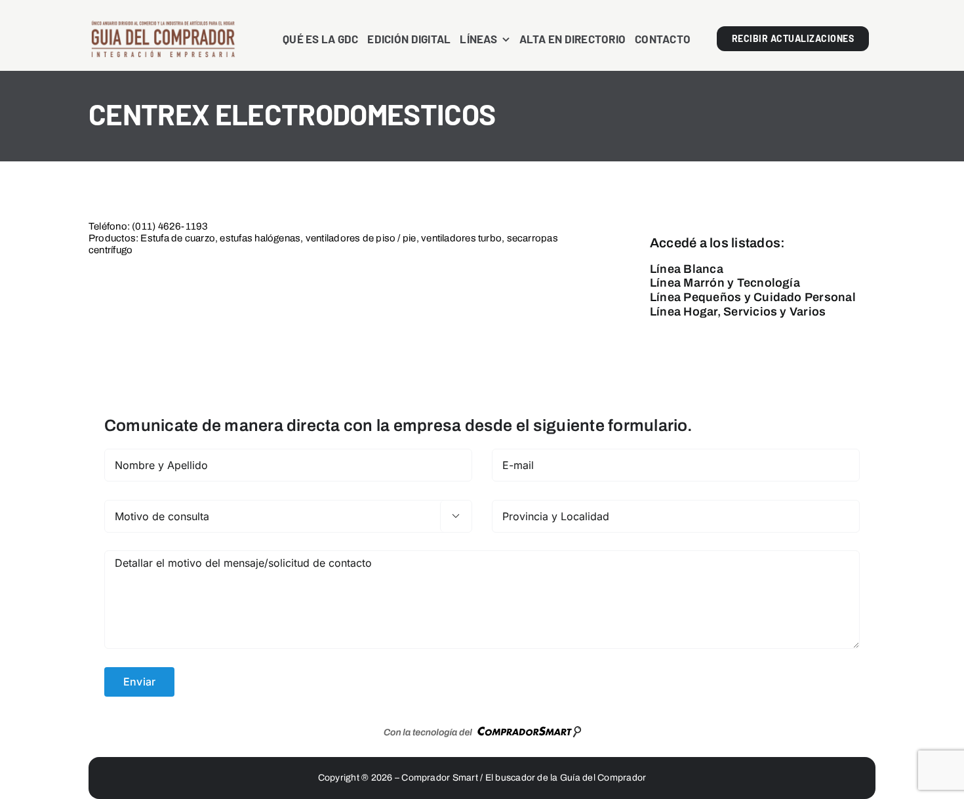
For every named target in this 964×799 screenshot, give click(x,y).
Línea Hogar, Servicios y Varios (738, 311)
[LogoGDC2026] (163, 24)
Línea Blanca (686, 269)
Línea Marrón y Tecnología (725, 282)
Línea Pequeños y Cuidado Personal (753, 297)
